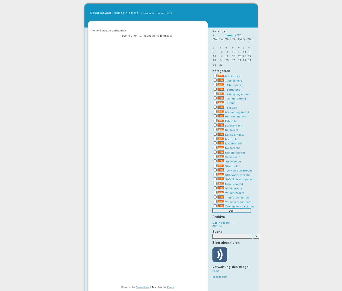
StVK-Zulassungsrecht (240, 179)
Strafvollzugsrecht (237, 175)
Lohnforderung (236, 98)
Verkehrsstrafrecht (239, 170)
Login (216, 271)
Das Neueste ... (223, 222)
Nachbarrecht (234, 143)
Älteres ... (219, 226)
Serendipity (142, 287)
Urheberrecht (234, 184)
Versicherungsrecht (238, 202)
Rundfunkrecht (235, 152)
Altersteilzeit (235, 85)
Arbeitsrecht (233, 76)
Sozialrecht (232, 157)
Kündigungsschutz (239, 94)
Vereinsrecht (233, 188)
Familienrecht (234, 125)
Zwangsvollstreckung (239, 206)
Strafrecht (232, 166)
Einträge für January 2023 (156, 13)
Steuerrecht (233, 161)
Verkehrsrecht (234, 193)
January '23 (233, 35)
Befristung (233, 89)
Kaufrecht (231, 130)
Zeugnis (232, 107)
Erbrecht (231, 121)
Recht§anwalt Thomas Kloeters (114, 12)
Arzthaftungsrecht (237, 112)
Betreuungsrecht (236, 116)
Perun (170, 287)
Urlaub (231, 103)
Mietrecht (231, 139)
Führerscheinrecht (239, 197)
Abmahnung (234, 80)
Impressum (219, 276)
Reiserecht (232, 148)
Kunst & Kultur (235, 134)
